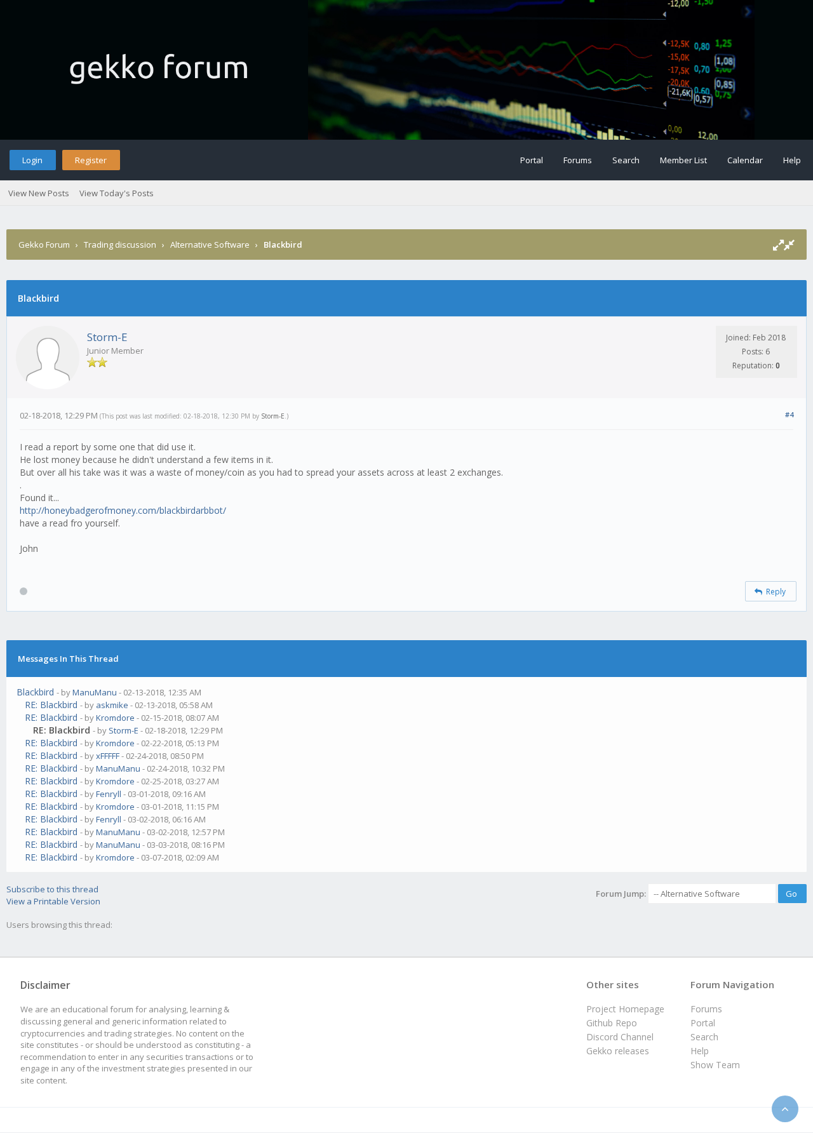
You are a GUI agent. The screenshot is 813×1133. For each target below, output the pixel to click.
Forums (577, 160)
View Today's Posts (116, 193)
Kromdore (115, 717)
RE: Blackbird (51, 705)
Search (626, 160)
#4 (789, 414)
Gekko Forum (44, 244)
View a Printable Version (53, 901)
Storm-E (107, 337)
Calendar (745, 160)
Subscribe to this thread (52, 889)
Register (91, 160)
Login (32, 160)
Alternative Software (210, 244)
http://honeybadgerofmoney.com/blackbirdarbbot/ (123, 510)
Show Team (715, 1065)
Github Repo (611, 1023)
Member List (683, 160)
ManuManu (94, 692)
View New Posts (38, 193)
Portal (531, 160)
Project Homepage (625, 1009)
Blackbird (35, 692)
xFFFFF (107, 755)
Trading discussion (120, 244)
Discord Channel (620, 1037)
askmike (112, 705)
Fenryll (108, 794)
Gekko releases (617, 1051)
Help (792, 160)
